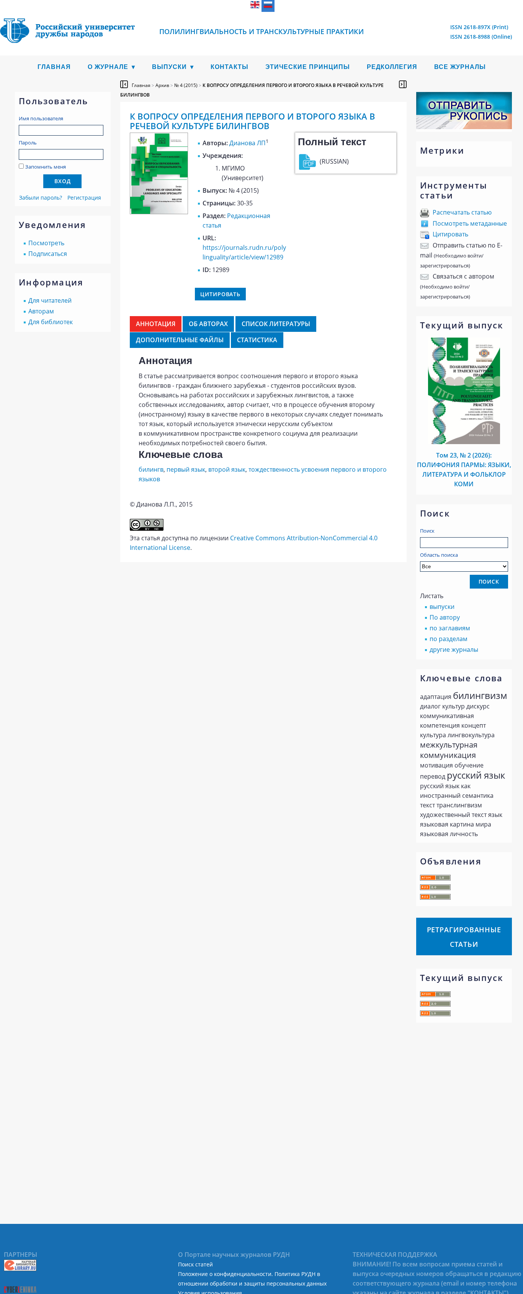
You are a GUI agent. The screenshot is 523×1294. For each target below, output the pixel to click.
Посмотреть (46, 243)
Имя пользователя (41, 118)
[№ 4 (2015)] (159, 212)
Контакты (229, 67)
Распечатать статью (462, 212)
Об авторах (208, 324)
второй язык (226, 469)
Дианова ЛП (247, 143)
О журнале (108, 67)
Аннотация (155, 324)
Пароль (28, 142)
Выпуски (169, 67)
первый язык (186, 469)
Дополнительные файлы (180, 340)
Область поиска (439, 554)
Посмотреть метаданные (470, 223)
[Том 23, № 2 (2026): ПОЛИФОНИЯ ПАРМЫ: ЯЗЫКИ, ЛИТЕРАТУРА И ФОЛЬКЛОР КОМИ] (464, 442)
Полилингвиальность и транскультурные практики (261, 31)
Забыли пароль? (40, 197)
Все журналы (460, 67)
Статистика (257, 340)
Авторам (41, 311)
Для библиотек (50, 322)
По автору (445, 617)
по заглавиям (450, 628)
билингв (151, 469)
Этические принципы (307, 67)
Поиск (427, 530)
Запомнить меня (45, 166)
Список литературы (276, 324)
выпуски (442, 606)
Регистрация (84, 197)
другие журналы (454, 649)
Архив (162, 85)
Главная (54, 67)
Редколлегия (392, 67)
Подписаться (47, 253)
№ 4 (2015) (186, 85)
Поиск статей (195, 1264)
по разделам (448, 639)
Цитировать (450, 234)
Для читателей (50, 300)
